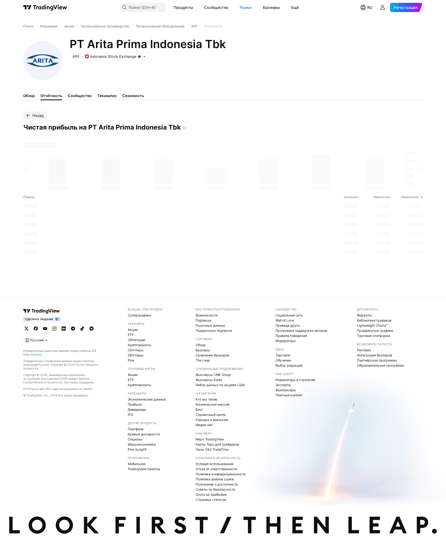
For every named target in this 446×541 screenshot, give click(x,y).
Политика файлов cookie (215, 479)
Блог (199, 409)
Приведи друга (287, 325)
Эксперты (283, 385)
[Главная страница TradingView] (45, 7)
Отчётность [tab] (51, 95)
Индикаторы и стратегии (295, 380)
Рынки (246, 7)
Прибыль (135, 404)
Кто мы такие (206, 399)
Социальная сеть (289, 315)
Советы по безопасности (215, 489)
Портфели (135, 429)
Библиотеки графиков (374, 320)
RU (369, 7)
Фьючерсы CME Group (213, 375)
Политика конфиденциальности (221, 474)
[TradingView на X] (26, 328)
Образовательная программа (380, 365)
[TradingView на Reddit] (91, 328)
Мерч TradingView (210, 439)
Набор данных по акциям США (220, 385)
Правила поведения (291, 336)
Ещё (295, 7)
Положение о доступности (217, 484)
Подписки (203, 320)
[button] (196, 7)
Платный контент (288, 395)
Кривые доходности (144, 434)
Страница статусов (211, 500)
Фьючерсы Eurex (209, 380)
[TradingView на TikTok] (82, 328)
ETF (131, 335)
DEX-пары (136, 355)
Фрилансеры (285, 390)
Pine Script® (137, 449)
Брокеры (271, 7)
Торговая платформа (373, 336)
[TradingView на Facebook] (36, 328)
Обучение (283, 360)
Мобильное (136, 464)
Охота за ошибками (211, 494)
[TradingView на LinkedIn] (63, 328)
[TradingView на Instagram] (54, 328)
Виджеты (364, 315)
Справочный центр (211, 415)
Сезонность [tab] (133, 95)
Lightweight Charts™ (372, 325)
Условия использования (214, 464)
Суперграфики (139, 315)
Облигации (136, 340)
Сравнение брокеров (212, 355)
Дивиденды (137, 409)
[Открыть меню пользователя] (382, 7)
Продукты (183, 7)
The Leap (203, 360)
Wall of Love (284, 320)
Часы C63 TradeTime (212, 449)
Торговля (282, 355)
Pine (131, 360)
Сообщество (216, 7)
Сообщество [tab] (80, 95)
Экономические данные (147, 399)
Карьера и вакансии (212, 420)
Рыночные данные (210, 325)
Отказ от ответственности (216, 469)
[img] (139, 56)
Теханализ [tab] (107, 95)
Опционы (135, 439)
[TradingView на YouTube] (45, 328)
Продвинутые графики (375, 330)
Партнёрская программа (377, 360)
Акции (133, 330)
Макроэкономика (142, 444)
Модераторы (285, 341)
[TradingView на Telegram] (73, 328)
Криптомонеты (139, 345)
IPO (130, 415)
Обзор (201, 345)
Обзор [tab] (29, 95)
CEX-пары (136, 350)
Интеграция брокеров (374, 355)
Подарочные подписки (214, 330)
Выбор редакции (288, 365)
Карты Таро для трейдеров (217, 444)
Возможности (206, 315)
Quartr (88, 389)
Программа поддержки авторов (301, 330)
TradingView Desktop (144, 469)
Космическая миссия (213, 404)
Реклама (364, 350)
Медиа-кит (204, 425)
